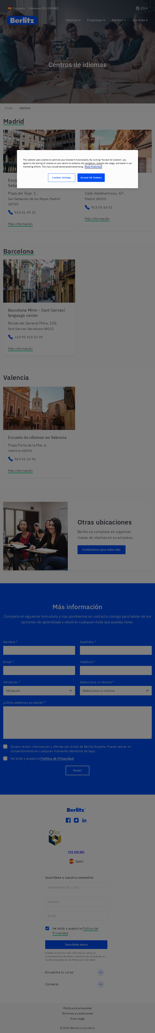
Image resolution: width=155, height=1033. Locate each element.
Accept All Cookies (91, 177)
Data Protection (93, 166)
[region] (77, 169)
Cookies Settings (61, 177)
